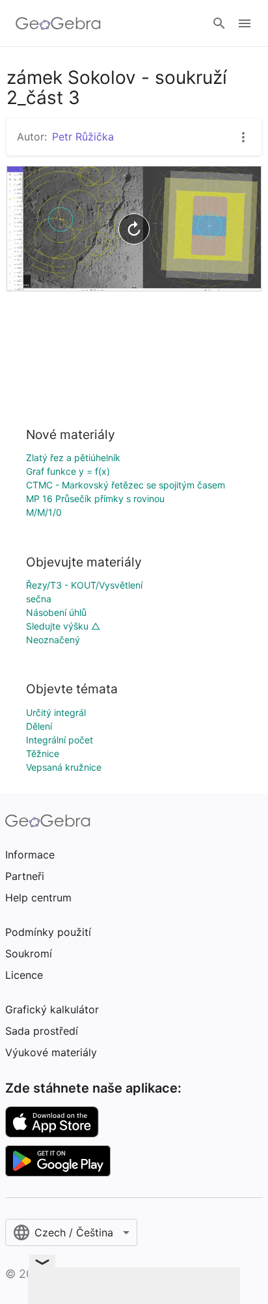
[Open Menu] (244, 23)
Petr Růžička (83, 136)
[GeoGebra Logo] (58, 23)
